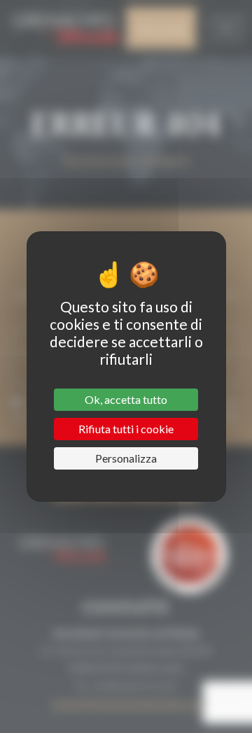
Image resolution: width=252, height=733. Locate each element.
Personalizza (126, 458)
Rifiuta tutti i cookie (126, 428)
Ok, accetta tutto (126, 399)
